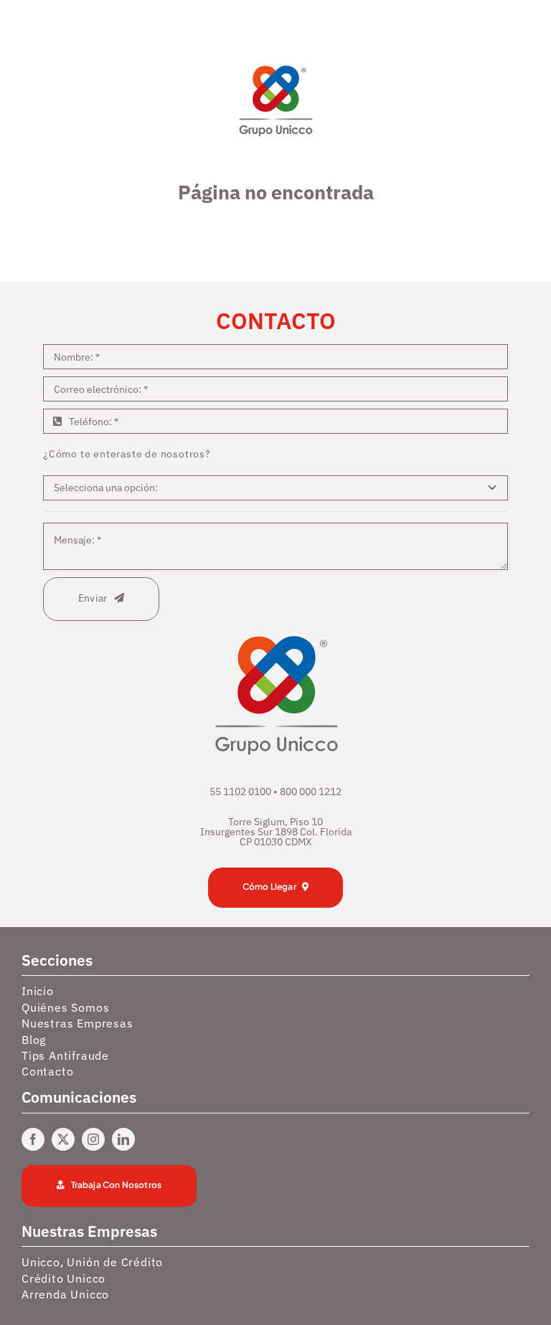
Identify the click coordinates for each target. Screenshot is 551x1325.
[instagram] (93, 1139)
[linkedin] (123, 1139)
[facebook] (33, 1139)
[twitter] (63, 1139)
